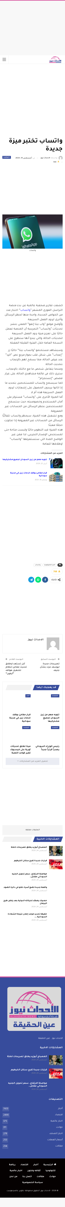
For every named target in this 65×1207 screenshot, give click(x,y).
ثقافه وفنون (34, 1171)
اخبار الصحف (56, 1133)
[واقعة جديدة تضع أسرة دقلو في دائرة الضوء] (56, 891)
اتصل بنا (27, 1176)
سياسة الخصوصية (32, 1182)
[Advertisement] (32, 27)
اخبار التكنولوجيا (49, 565)
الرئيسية (48, 1165)
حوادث (59, 1127)
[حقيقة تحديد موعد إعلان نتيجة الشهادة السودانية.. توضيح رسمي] (56, 918)
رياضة (12, 1165)
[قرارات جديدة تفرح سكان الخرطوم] (56, 864)
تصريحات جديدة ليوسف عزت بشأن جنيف (49, 667)
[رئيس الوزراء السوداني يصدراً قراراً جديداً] (46, 734)
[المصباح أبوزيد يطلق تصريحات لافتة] (56, 851)
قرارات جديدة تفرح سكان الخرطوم (30, 861)
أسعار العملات (55, 1140)
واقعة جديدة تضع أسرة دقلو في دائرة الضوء (25, 887)
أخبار (28, 695)
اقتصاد (59, 1115)
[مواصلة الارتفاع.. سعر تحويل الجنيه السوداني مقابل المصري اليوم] (56, 878)
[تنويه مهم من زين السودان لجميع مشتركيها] (56, 463)
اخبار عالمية (56, 1121)
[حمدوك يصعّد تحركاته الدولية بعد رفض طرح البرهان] (56, 904)
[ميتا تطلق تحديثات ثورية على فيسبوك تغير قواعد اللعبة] (18, 734)
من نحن (13, 1176)
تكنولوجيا (6, 157)
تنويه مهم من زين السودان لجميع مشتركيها (25, 460)
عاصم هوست (12, 1191)
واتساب (25, 310)
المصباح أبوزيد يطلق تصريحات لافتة (29, 847)
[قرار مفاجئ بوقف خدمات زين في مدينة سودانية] (56, 477)
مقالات (59, 1146)
